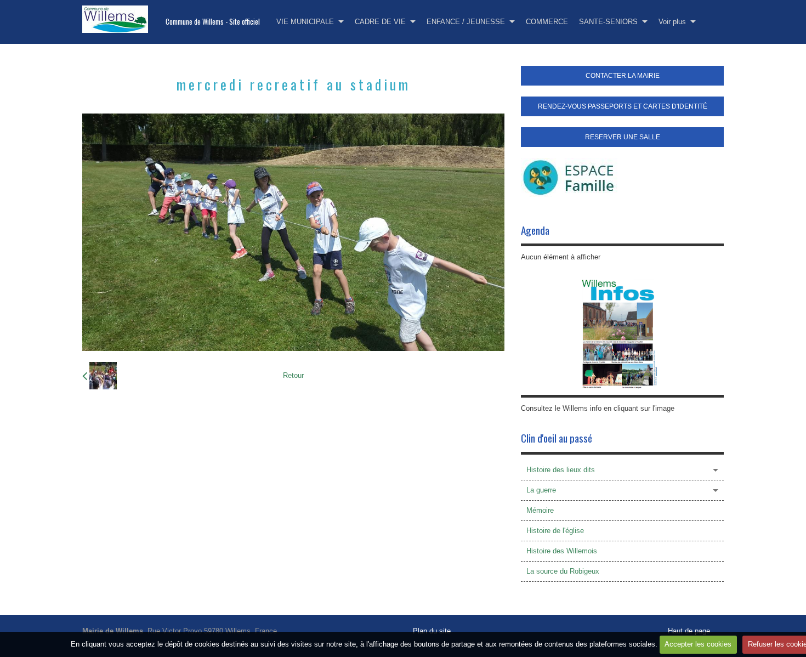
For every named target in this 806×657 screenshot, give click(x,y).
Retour (293, 375)
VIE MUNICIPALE (305, 22)
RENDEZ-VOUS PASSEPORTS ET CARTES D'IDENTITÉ (622, 106)
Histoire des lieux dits (560, 470)
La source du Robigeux (562, 571)
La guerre (541, 490)
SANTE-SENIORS (608, 22)
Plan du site (432, 631)
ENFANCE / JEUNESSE (466, 22)
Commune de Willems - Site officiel (213, 21)
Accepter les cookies (698, 644)
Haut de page (689, 631)
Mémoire (540, 510)
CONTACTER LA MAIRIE (623, 76)
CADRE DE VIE (380, 22)
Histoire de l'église (555, 530)
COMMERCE (547, 22)
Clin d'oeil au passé (556, 438)
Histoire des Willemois (561, 551)
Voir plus (672, 22)
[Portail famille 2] (569, 177)
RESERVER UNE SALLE (622, 137)
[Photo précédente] (99, 375)
